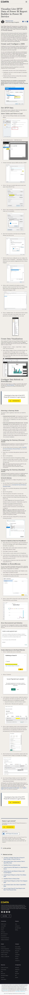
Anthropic (17, 967)
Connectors (3, 946)
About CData (17, 946)
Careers (16, 958)
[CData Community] (9, 912)
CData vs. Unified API (5, 956)
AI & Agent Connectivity (5, 950)
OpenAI (16, 977)
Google (16, 971)
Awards (16, 952)
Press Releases (18, 948)
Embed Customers (4, 952)
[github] (7, 912)
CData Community (4, 967)
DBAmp (16, 929)
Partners (16, 956)
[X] (4, 912)
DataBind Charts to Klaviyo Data (11, 878)
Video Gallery (3, 979)
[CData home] (6, 1)
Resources (3, 973)
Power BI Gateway (10, 385)
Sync (16, 924)
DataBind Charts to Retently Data (12, 865)
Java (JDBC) (3, 926)
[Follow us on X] (25, 21)
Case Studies (3, 969)
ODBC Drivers (3, 924)
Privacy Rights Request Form (20, 991)
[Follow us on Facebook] (23, 21)
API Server (3, 931)
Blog (2, 971)
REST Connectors (4, 933)
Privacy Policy (5, 990)
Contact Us (17, 960)
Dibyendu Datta (9, 21)
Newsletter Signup (4, 975)
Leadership (17, 954)
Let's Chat (4, 916)
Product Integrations (5, 948)
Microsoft (17, 973)
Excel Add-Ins (3, 935)
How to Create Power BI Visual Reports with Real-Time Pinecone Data (14, 889)
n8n (16, 975)
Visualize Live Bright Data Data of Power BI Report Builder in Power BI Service (14, 858)
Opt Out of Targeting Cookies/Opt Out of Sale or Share (14, 993)
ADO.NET (2, 928)
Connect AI (17, 926)
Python (2, 929)
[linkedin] (2, 912)
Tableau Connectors (5, 939)
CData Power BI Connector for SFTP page (10, 787)
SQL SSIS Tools (18, 928)
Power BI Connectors (5, 937)
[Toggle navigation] (26, 1)
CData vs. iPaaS (4, 954)
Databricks (17, 969)
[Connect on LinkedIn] (27, 21)
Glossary (2, 977)
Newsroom (17, 950)
